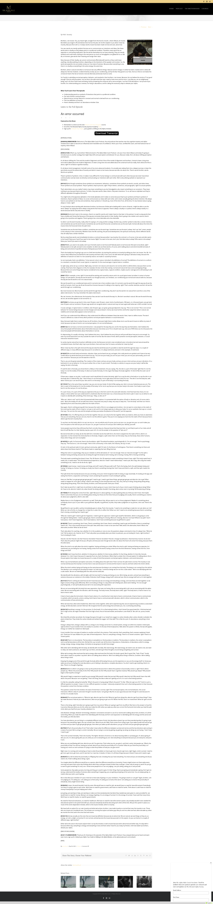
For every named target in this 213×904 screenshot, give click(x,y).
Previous (143, 27)
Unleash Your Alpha (77, 129)
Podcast (79, 846)
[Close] (211, 863)
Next (149, 27)
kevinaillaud (65, 846)
